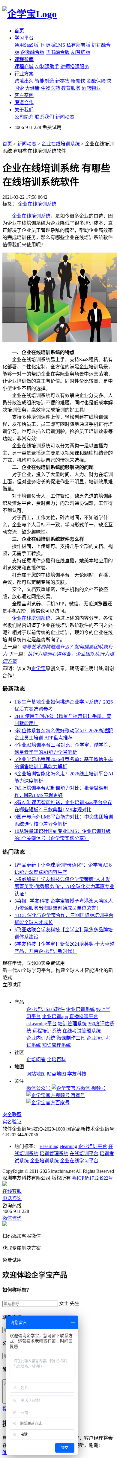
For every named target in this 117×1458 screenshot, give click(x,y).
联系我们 (44, 116)
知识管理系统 (56, 1045)
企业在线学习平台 (79, 1160)
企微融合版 (32, 52)
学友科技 (76, 1073)
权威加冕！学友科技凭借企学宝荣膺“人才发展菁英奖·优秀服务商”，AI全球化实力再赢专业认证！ (64, 886)
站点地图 (56, 1073)
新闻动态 (64, 116)
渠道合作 (24, 102)
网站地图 (36, 1073)
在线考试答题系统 (81, 1030)
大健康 (32, 88)
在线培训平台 (84, 1153)
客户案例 (24, 95)
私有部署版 (78, 45)
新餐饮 (78, 80)
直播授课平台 (83, 1016)
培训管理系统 (72, 1023)
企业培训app (55, 1016)
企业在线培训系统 (60, 143)
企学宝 (38, 668)
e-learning (49, 1146)
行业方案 (24, 73)
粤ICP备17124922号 (92, 1178)
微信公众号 (39, 1088)
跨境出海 (24, 80)
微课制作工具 (70, 1038)
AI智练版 (80, 52)
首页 (19, 30)
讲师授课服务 (74, 66)
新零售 (62, 80)
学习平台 (24, 37)
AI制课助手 (47, 66)
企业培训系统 (80, 1009)
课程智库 (24, 59)
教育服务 (70, 88)
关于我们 (24, 109)
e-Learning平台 (41, 1023)
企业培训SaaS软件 (45, 1009)
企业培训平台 (92, 1146)
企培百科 (56, 1059)
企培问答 (36, 1059)
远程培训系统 (46, 1030)
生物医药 (50, 88)
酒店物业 (91, 88)
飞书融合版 (58, 52)
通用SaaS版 (26, 45)
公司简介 (24, 116)
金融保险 (96, 80)
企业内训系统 (40, 1038)
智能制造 (44, 80)
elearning (68, 1146)
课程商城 (24, 66)
